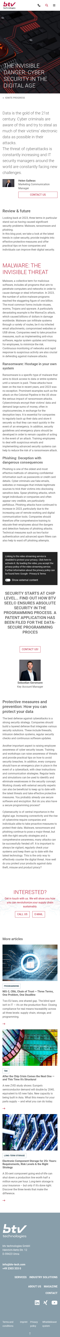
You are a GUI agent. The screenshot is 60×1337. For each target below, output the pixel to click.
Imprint (24, 1322)
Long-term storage (14, 1155)
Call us (22, 914)
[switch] (7, 580)
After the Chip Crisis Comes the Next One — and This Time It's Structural (28, 1078)
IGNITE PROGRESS (15, 97)
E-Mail (38, 914)
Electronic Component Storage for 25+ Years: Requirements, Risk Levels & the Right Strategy (29, 1164)
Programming (11, 986)
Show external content (25, 580)
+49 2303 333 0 (11, 1268)
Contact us (38, 194)
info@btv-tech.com (13, 1264)
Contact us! (30, 649)
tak (6, 1071)
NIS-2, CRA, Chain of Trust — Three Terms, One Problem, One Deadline (28, 993)
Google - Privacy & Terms (33, 573)
